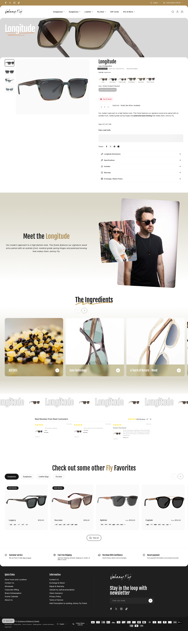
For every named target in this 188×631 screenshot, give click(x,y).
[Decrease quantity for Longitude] (101, 107)
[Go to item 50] (9, 80)
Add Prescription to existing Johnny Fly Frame (68, 603)
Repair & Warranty (56, 586)
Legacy (12, 520)
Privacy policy (17, 624)
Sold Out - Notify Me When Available (126, 105)
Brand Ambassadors (13, 593)
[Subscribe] (150, 601)
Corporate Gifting (12, 590)
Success (58, 520)
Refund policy (8, 624)
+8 (125, 524)
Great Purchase (119, 428)
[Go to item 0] (9, 62)
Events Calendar (11, 596)
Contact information (48, 624)
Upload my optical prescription (62, 590)
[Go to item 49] (9, 71)
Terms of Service (56, 600)
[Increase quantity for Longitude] (108, 107)
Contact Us (9, 583)
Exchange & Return (57, 583)
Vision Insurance (56, 593)
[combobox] (155, 3)
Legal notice (8, 627)
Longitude (37, 436)
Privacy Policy (55, 596)
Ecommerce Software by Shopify (28, 621)
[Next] (84, 91)
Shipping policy (37, 624)
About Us (9, 600)
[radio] (102, 69)
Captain (149, 520)
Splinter (103, 520)
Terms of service (27, 624)
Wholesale (9, 586)
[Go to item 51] (9, 89)
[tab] (12, 477)
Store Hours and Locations (16, 580)
